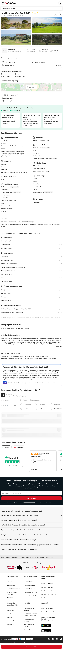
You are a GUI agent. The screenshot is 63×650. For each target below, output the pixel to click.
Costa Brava (10, 610)
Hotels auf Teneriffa (47, 591)
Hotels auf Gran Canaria (48, 594)
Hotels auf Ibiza (45, 598)
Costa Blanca (10, 624)
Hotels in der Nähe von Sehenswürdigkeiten (30, 614)
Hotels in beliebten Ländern (29, 625)
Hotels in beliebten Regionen (29, 620)
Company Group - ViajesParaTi (12, 593)
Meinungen (10, 597)
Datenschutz (19, 643)
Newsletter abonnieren (13, 589)
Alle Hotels (27, 630)
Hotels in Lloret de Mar (30, 592)
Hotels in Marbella (29, 589)
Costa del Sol (10, 617)
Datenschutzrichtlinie (29, 502)
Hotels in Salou (28, 582)
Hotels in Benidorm (29, 585)
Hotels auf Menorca (47, 587)
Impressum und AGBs (7, 643)
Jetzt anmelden (31, 498)
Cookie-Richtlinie (31, 643)
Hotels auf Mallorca (47, 583)
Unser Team (10, 582)
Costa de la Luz (11, 621)
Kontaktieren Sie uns (47, 608)
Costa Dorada (11, 614)
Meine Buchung (11, 585)
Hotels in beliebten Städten (29, 609)
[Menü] (3, 3)
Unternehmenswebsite (48, 612)
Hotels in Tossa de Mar (30, 596)
